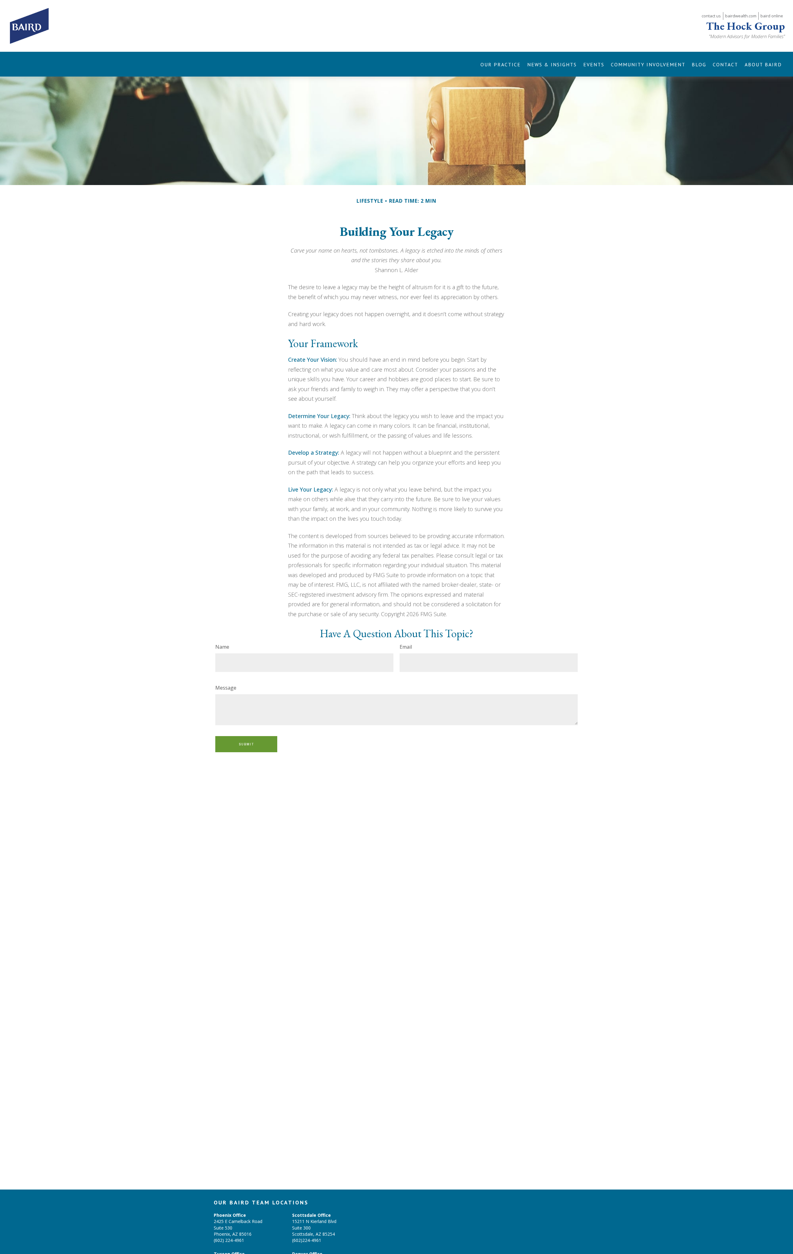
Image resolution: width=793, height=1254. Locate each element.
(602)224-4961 (306, 1240)
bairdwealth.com (740, 16)
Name (222, 646)
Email (406, 646)
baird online (772, 16)
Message (225, 687)
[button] (500, 64)
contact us (711, 16)
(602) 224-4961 (229, 1240)
